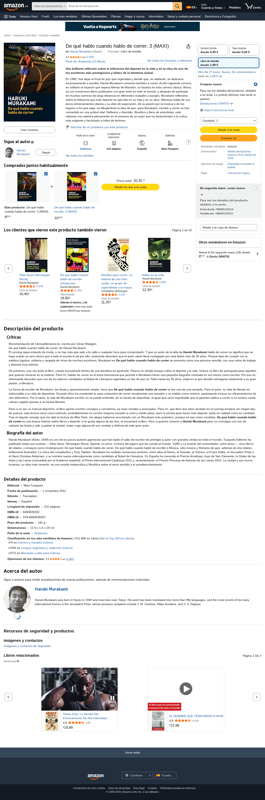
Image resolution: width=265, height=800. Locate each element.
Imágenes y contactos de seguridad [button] (27, 646)
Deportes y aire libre (25, 35)
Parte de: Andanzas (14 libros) (85, 61)
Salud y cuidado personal (184, 16)
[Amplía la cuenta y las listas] (224, 8)
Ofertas (116, 16)
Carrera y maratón (49, 35)
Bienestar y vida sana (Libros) (40, 553)
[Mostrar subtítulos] (112, 672)
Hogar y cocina (135, 16)
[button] (10, 16)
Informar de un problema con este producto (99, 127)
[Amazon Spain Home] (96, 777)
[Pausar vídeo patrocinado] (112, 698)
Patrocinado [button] (10, 661)
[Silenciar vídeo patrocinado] (112, 706)
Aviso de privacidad (119, 788)
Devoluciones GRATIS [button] (215, 103)
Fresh (45, 16)
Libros (7, 35)
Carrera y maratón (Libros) (35, 542)
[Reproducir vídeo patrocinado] (186, 689)
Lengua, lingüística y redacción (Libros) (47, 548)
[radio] (213, 50)
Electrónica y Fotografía (220, 16)
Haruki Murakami (81, 51)
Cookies (152, 788)
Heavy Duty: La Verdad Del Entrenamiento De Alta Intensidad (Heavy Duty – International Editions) (87, 716)
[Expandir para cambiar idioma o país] (196, 7)
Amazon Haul (28, 16)
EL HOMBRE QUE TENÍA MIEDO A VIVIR (196, 716)
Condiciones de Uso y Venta (89, 788)
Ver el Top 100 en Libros (117, 538)
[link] (76, 186)
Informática (156, 16)
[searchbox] (120, 6)
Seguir (46, 152)
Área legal (139, 788)
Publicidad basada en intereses (178, 788)
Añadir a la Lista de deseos (220, 227)
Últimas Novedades (94, 16)
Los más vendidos (65, 16)
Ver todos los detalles (80, 155)
